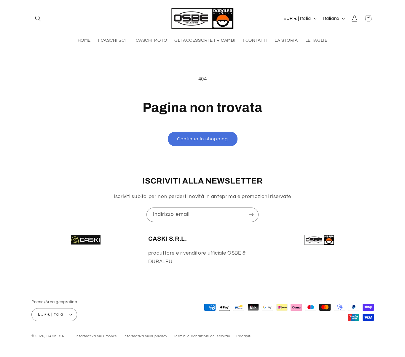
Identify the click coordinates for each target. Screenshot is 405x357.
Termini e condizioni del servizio (202, 336)
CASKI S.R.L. (57, 336)
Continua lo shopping (202, 138)
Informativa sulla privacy (146, 336)
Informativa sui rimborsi (97, 336)
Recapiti (243, 336)
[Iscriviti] (251, 215)
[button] (38, 18)
